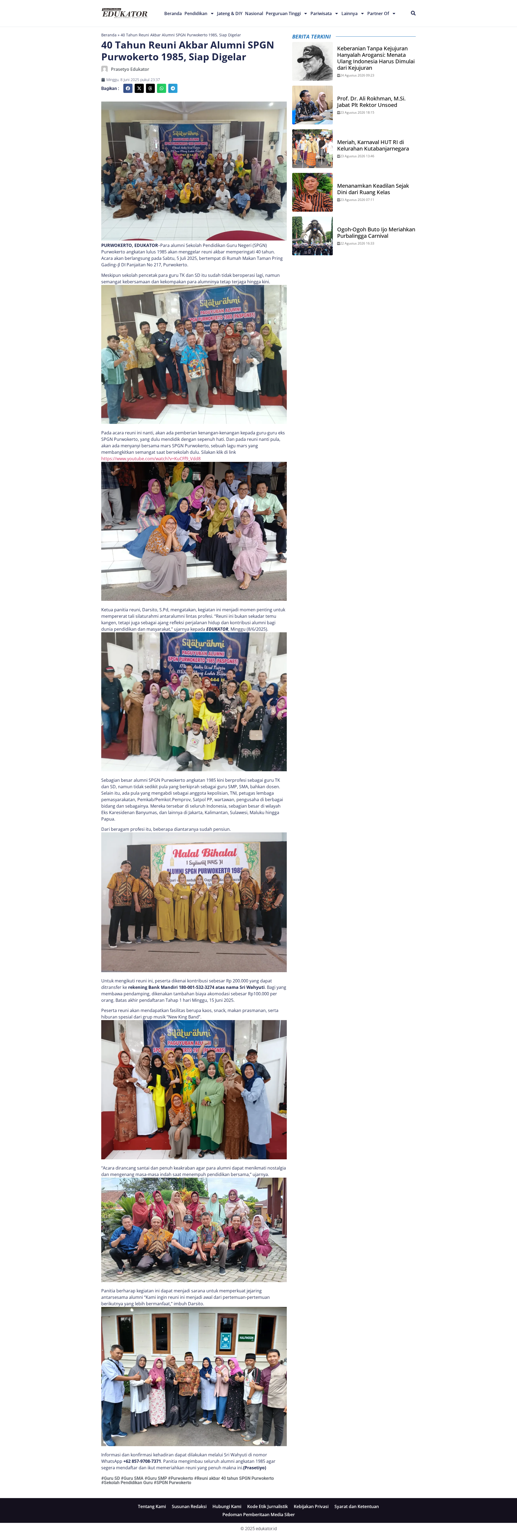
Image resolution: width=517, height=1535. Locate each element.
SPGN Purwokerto (173, 1482)
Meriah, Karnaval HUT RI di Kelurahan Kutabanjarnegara (373, 145)
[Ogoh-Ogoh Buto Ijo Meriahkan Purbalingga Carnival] (312, 236)
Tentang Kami (152, 1506)
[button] (127, 88)
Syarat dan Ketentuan (356, 1506)
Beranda (173, 13)
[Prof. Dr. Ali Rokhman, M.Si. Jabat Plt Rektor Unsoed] (312, 105)
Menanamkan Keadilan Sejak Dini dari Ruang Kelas (373, 189)
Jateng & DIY (229, 13)
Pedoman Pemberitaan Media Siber (258, 1514)
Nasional (254, 13)
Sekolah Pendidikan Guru (128, 1482)
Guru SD (112, 1478)
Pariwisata (321, 13)
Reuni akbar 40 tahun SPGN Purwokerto (235, 1478)
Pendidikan (195, 13)
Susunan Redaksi (189, 1506)
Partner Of (378, 13)
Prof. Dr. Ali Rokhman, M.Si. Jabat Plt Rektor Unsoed (371, 101)
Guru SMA (134, 1478)
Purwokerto (182, 1478)
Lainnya (349, 13)
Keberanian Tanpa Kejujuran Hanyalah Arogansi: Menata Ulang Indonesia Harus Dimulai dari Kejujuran (376, 58)
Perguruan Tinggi (283, 13)
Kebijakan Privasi (311, 1506)
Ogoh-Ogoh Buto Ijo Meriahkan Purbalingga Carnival (376, 232)
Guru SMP (157, 1478)
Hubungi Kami (226, 1506)
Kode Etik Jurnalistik (267, 1506)
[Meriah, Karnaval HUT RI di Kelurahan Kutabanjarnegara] (312, 148)
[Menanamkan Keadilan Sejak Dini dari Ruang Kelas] (312, 192)
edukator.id (266, 1528)
